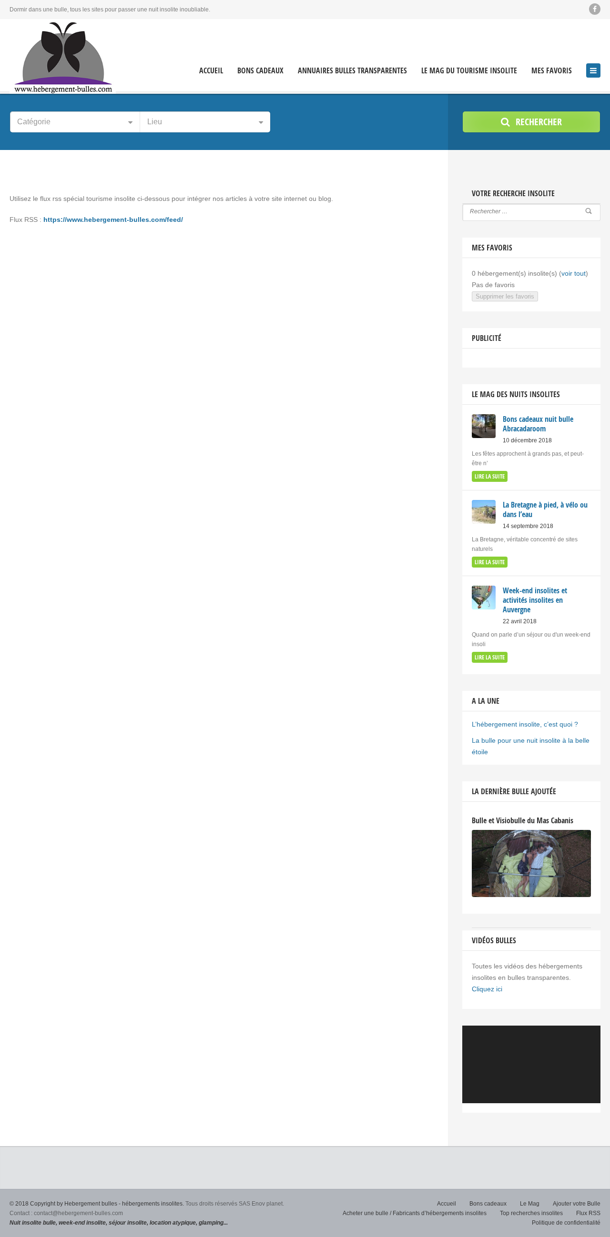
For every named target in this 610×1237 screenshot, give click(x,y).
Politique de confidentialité (566, 1222)
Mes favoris (551, 71)
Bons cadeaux (260, 71)
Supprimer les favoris (505, 296)
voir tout (573, 273)
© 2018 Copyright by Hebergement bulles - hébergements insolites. (97, 1203)
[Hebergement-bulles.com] (63, 56)
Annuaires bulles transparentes (352, 71)
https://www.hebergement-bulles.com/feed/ (113, 219)
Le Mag (529, 1203)
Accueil (211, 71)
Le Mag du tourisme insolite (469, 71)
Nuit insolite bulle (33, 1222)
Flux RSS (588, 1213)
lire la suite (490, 476)
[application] (531, 1064)
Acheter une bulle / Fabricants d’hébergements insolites (415, 1213)
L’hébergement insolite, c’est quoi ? (525, 724)
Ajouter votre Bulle (576, 1203)
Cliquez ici (487, 989)
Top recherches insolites (531, 1213)
